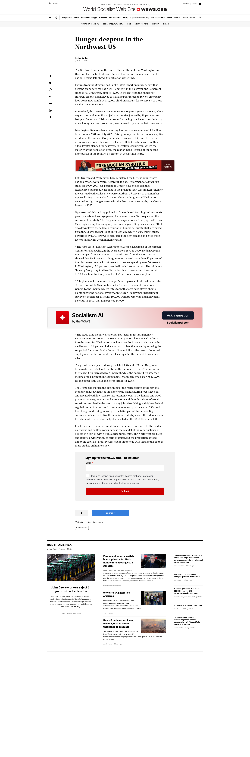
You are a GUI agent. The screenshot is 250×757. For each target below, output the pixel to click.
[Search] (200, 18)
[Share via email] (50, 103)
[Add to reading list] (50, 117)
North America (82, 528)
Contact (186, 4)
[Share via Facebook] (50, 75)
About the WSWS (141, 24)
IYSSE (129, 24)
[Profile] (200, 4)
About (194, 4)
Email (88, 463)
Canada (62, 549)
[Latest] (56, 18)
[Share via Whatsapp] (50, 89)
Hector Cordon (81, 58)
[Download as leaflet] (50, 110)
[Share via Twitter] (50, 82)
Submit (125, 491)
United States (52, 549)
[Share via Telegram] (50, 96)
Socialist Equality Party (113, 24)
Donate (166, 24)
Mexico (70, 549)
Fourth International (90, 24)
